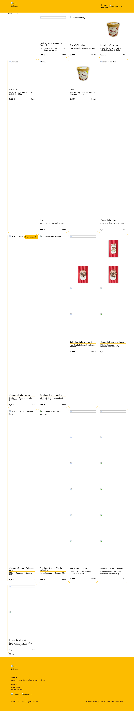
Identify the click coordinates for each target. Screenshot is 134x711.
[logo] (15, 6)
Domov (104, 5)
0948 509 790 (16, 687)
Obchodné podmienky (115, 702)
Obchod (104, 7)
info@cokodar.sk (17, 689)
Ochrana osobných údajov (95, 702)
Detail (63, 55)
